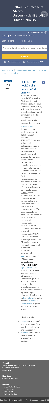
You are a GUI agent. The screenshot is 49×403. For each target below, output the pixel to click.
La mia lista (14, 73)
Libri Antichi (8, 40)
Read (23, 256)
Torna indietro (7, 70)
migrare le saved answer (29, 302)
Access (24, 321)
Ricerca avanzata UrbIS (35, 62)
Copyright (3, 400)
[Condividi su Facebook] (43, 82)
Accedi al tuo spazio (35, 32)
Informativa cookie (31, 400)
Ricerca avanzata (14, 62)
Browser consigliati (15, 400)
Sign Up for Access (29, 267)
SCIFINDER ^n (27, 126)
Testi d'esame (25, 40)
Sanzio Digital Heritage (12, 387)
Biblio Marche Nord (10, 394)
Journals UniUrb (9, 389)
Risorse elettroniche (25, 35)
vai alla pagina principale (25, 70)
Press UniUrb (8, 391)
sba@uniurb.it (7, 370)
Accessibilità (44, 400)
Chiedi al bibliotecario (9, 378)
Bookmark (25, 332)
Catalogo (6, 35)
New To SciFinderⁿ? (29, 264)
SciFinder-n (28, 297)
